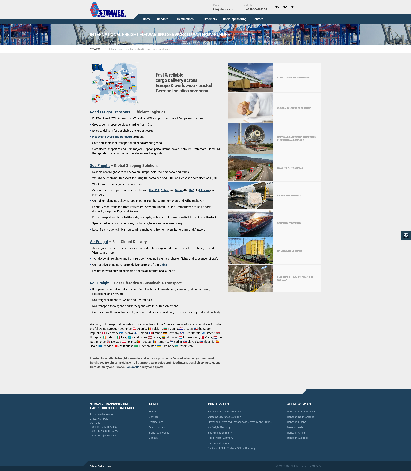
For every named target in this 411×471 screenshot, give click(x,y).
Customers (209, 19)
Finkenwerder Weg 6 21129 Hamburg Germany (101, 418)
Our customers (157, 427)
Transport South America (301, 411)
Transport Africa (296, 432)
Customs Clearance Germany (224, 416)
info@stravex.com (108, 435)
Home (147, 19)
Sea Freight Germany (220, 432)
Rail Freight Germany (220, 443)
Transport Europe (296, 422)
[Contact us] (406, 235)
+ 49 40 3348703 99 (106, 430)
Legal (108, 466)
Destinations (185, 19)
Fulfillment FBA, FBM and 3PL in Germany (231, 448)
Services (162, 19)
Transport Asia (295, 427)
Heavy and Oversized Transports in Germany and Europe (240, 422)
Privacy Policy (97, 466)
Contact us (132, 367)
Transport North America (300, 416)
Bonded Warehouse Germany (224, 411)
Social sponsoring (234, 19)
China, (165, 190)
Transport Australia (297, 437)
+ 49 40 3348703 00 (106, 426)
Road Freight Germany (220, 437)
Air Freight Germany (219, 427)
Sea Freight (100, 165)
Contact (258, 19)
